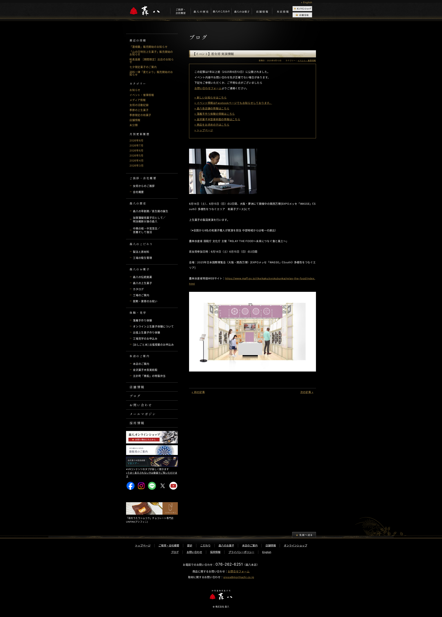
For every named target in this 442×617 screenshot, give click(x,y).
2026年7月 (136, 145)
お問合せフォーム (238, 571)
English (266, 552)
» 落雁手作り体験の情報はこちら (214, 113)
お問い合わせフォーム (208, 88)
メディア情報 (137, 100)
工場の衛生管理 (142, 257)
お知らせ (134, 90)
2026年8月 (136, 140)
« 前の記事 (198, 392)
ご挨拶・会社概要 (168, 545)
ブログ (135, 396)
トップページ (143, 545)
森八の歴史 (201, 11)
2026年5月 (136, 155)
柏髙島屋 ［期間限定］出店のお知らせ (151, 61)
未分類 (133, 125)
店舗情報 (262, 11)
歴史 (189, 545)
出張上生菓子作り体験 (146, 332)
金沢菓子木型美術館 (145, 370)
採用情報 (137, 423)
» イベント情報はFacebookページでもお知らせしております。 (233, 103)
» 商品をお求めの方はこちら (211, 124)
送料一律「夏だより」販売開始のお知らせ (151, 73)
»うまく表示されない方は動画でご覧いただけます (151, 474)
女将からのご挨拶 (144, 186)
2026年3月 (136, 165)
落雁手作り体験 (142, 320)
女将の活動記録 (138, 105)
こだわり (205, 545)
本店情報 (282, 11)
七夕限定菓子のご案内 (143, 67)
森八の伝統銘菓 (142, 277)
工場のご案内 (141, 295)
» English (306, 2)
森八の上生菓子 (142, 283)
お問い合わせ (140, 405)
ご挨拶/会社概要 (180, 11)
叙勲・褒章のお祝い (145, 301)
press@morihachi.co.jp (238, 577)
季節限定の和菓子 (140, 115)
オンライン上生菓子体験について (153, 326)
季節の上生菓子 (138, 110)
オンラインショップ (295, 545)
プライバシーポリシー (241, 552)
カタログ (138, 289)
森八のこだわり (221, 11)
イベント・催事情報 (141, 95)
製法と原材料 (141, 251)
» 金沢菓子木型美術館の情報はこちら (217, 119)
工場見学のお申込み (145, 338)
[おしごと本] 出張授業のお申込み (153, 344)
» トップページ (203, 130)
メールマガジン (142, 414)
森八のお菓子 (241, 11)
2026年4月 (136, 160)
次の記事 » (307, 392)
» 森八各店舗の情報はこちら (211, 108)
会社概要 (138, 192)
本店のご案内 (141, 363)
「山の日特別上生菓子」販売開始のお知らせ (151, 53)
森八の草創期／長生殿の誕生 (150, 211)
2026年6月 (136, 150)
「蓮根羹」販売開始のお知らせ (148, 46)
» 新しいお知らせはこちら (210, 97)
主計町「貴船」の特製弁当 (149, 376)
